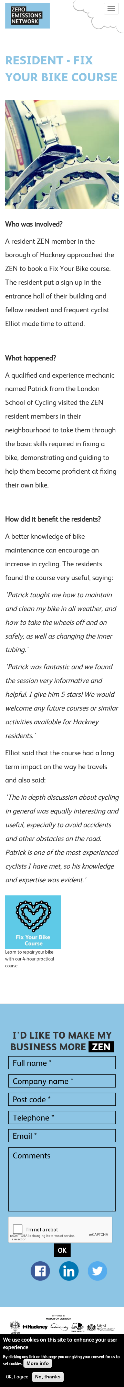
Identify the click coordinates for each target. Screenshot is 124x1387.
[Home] (27, 16)
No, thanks (48, 1376)
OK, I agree (17, 1376)
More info (38, 1363)
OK (62, 1250)
